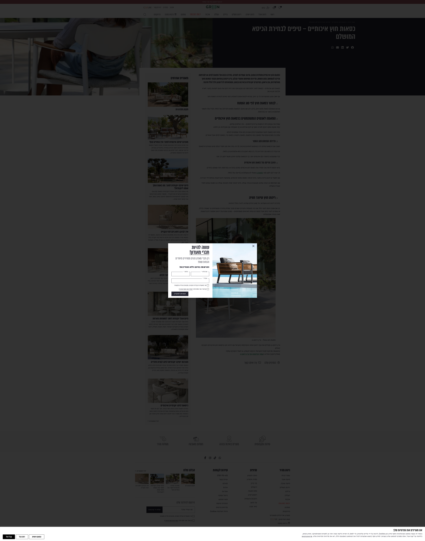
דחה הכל (22, 536)
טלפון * (186, 272)
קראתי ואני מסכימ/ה (193, 289)
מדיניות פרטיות (307, 536)
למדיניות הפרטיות (186, 289)
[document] (212, 270)
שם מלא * (204, 272)
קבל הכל (9, 536)
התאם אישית (36, 536)
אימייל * (205, 278)
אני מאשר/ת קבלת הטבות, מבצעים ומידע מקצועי (190, 285)
